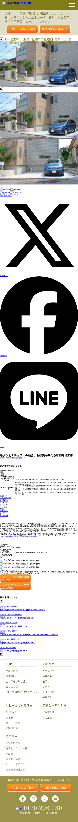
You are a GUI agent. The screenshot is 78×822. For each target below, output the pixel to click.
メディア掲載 (13, 723)
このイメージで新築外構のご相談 (14, 578)
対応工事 (47, 717)
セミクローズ (4, 501)
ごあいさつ (12, 671)
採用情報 (47, 697)
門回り (2, 509)
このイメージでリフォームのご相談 (14, 586)
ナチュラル (3, 504)
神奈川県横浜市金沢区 (13, 458)
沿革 (44, 681)
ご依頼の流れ (49, 712)
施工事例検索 (14, 40)
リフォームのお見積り (22, 29)
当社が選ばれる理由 (16, 681)
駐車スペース (4, 511)
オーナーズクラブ (15, 764)
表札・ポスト (4, 516)
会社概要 (47, 676)
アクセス (47, 687)
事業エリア (12, 687)
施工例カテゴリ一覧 (16, 748)
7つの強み (11, 712)
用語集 (9, 754)
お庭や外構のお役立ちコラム (21, 692)
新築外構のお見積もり (55, 29)
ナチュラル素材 (5, 536)
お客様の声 (12, 728)
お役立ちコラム (14, 743)
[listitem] (39, 115)
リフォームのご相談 (22, 788)
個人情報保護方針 (15, 769)
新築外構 (23, 536)
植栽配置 (34, 536)
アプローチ (3, 507)
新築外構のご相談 (55, 788)
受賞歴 (9, 717)
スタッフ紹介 (49, 692)
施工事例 (10, 676)
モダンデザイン (15, 536)
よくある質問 (13, 759)
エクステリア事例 (5, 498)
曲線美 (28, 536)
